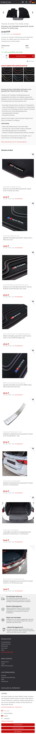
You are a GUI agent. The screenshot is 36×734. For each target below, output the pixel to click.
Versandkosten (17, 34)
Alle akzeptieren (18, 724)
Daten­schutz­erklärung (8, 677)
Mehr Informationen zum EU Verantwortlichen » (14, 142)
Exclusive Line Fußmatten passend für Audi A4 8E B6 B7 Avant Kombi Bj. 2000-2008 (17, 287)
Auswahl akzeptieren (18, 728)
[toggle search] (26, 2)
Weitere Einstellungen (7, 721)
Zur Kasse (4, 648)
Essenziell (6, 710)
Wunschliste (31, 61)
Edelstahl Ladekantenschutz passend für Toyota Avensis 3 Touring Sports (18, 484)
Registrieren (5, 661)
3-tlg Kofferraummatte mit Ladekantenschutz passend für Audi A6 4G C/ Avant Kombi (17, 533)
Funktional (7, 718)
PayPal (6, 716)
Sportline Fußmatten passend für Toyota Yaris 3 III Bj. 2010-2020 (17, 238)
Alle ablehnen (18, 731)
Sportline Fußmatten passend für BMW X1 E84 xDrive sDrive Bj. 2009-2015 (17, 386)
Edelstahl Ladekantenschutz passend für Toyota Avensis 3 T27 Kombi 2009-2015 (18, 582)
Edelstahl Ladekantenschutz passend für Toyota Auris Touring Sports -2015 (18, 435)
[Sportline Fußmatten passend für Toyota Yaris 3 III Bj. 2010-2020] (18, 218)
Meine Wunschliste (7, 665)
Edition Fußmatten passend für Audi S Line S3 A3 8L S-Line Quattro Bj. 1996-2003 (17, 337)
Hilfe (2, 650)
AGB (2, 679)
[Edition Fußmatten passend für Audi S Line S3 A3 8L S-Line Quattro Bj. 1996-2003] (18, 316)
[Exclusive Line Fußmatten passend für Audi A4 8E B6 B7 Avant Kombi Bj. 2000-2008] (18, 267)
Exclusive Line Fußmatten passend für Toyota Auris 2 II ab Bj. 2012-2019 (17, 189)
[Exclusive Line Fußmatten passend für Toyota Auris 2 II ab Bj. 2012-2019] (18, 169)
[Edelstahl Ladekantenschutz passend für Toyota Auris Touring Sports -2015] (18, 414)
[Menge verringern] (6, 58)
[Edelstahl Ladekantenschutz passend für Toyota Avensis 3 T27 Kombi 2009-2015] (18, 561)
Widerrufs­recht (6, 644)
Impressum (4, 681)
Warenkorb (4, 646)
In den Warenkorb (21, 56)
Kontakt (3, 675)
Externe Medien (8, 713)
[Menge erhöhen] (6, 55)
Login (3, 663)
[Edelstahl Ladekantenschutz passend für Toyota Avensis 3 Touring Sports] (18, 463)
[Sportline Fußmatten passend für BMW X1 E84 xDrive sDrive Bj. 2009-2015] (18, 365)
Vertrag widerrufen (7, 652)
